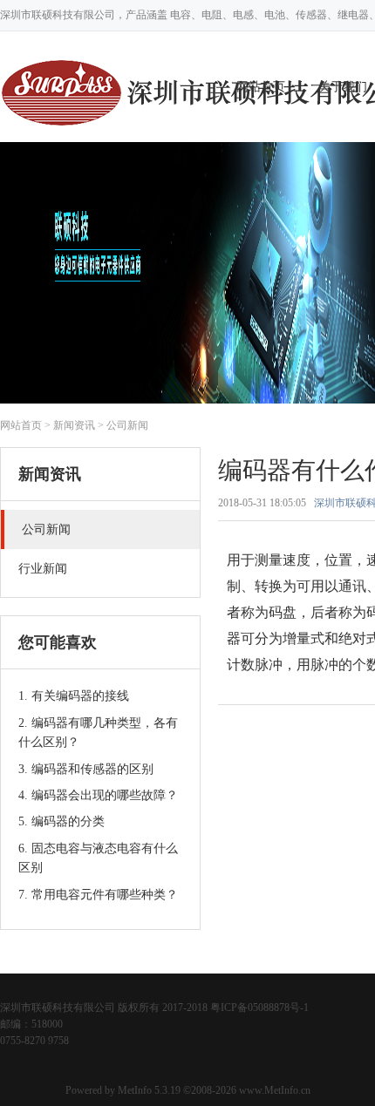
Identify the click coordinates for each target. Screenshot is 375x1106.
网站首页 (21, 425)
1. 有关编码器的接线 (73, 695)
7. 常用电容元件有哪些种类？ (98, 894)
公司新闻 (127, 425)
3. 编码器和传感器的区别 (85, 769)
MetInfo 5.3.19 (149, 1090)
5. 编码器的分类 (61, 821)
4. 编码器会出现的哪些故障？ (98, 795)
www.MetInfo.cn (274, 1090)
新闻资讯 (74, 425)
